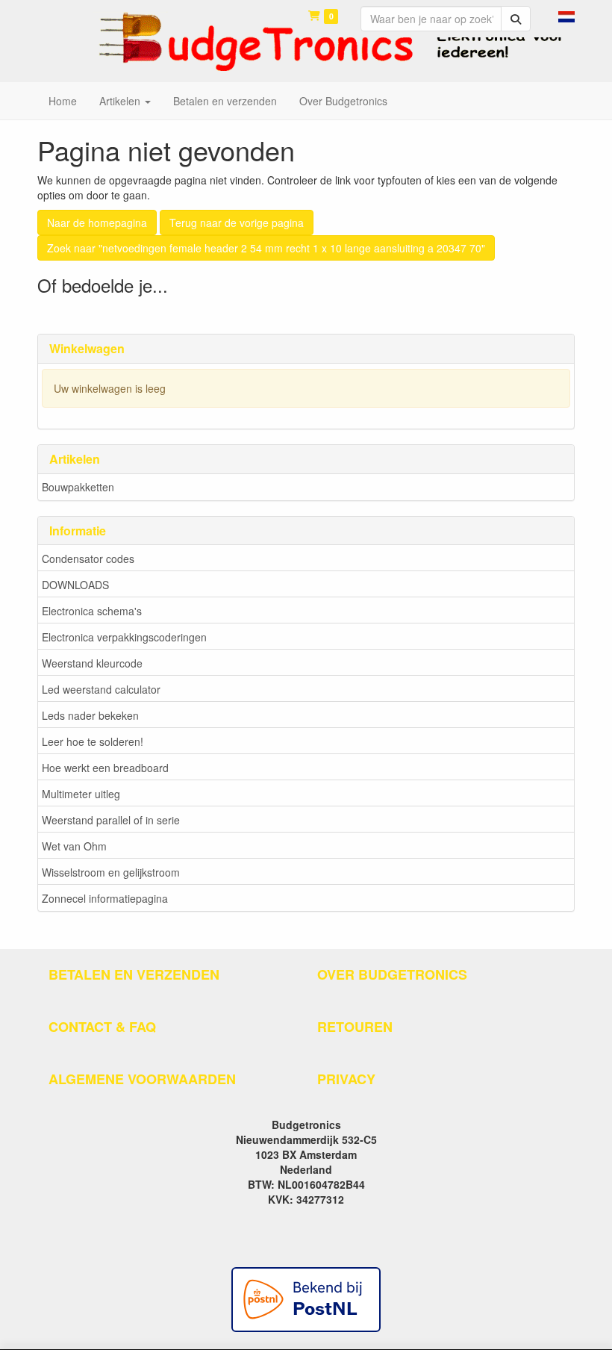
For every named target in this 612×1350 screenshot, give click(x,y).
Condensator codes (88, 558)
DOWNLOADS (75, 584)
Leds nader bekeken (90, 715)
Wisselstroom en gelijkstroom (111, 872)
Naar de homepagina (97, 222)
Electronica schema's (92, 610)
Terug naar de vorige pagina (236, 222)
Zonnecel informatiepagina (105, 898)
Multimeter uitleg (81, 793)
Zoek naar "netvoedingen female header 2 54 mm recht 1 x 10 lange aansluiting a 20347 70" (266, 247)
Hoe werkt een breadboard (105, 767)
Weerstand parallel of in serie (111, 819)
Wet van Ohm (74, 846)
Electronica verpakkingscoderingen (124, 636)
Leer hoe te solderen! (92, 741)
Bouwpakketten (78, 486)
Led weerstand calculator (101, 689)
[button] (566, 15)
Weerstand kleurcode (92, 663)
